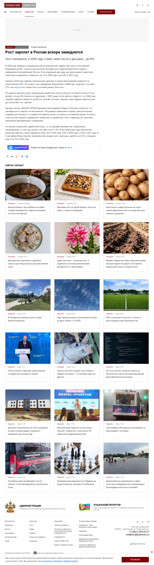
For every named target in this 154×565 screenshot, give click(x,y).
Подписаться (20, 147)
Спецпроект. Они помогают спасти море (88, 526)
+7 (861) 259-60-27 (139, 531)
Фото (31, 525)
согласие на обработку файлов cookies (60, 561)
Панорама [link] (11, 203)
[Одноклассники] (17, 156)
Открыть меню (5, 12)
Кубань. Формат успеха (63, 545)
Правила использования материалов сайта (89, 540)
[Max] (27, 156)
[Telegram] (22, 156)
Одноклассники (142, 5)
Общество (29, 12)
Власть (40, 12)
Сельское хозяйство (37, 537)
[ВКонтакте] (12, 156)
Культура (33, 521)
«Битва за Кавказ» (61, 525)
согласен (135, 560)
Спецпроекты (106, 12)
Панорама (58, 521)
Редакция (83, 531)
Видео (31, 529)
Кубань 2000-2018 (61, 541)
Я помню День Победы (88, 521)
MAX (69, 147)
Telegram (148, 5)
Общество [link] (11, 314)
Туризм (90, 12)
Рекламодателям (86, 535)
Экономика (52, 12)
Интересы (33, 541)
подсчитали (19, 87)
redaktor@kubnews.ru (137, 534)
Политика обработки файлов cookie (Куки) (87, 546)
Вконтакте (137, 5)
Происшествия (68, 12)
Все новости (15, 12)
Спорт (81, 12)
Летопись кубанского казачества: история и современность (63, 531)
